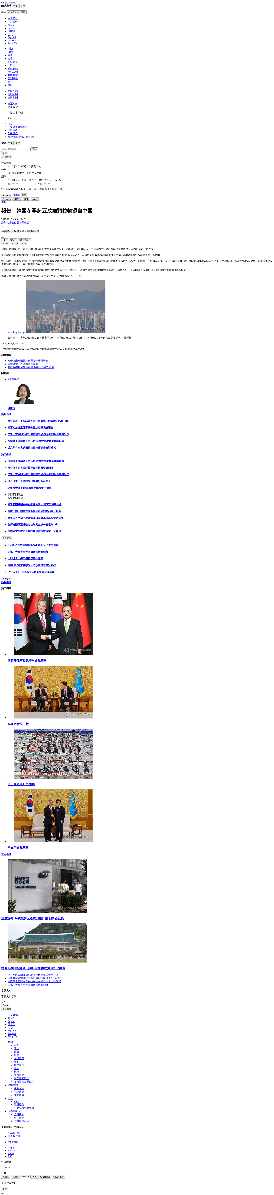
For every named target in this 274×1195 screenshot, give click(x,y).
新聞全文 (36, 166)
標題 (23, 166)
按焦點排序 (35, 173)
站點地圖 (13, 1142)
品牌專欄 (13, 1085)
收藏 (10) (12, 103)
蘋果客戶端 (14, 1136)
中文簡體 (7, 1009)
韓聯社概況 (14, 1111)
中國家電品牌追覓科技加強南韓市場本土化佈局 (34, 531)
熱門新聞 (13, 94)
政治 (10, 52)
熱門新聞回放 (21, 1078)
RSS (10, 123)
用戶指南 (19, 1117)
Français (12, 1033)
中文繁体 (13, 1015)
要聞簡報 (13, 78)
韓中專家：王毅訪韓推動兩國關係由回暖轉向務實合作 (38, 421)
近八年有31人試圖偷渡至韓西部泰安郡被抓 (32, 447)
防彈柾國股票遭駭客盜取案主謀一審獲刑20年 (33, 524)
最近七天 (44, 180)
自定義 (57, 180)
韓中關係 (13, 68)
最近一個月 (27, 180)
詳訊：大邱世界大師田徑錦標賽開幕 (28, 551)
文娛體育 (13, 61)
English (11, 1021)
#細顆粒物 (13, 379)
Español (12, 1030)
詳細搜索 (7, 157)
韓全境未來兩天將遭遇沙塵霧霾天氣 (28, 360)
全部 (14, 166)
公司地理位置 (21, 1121)
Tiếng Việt (13, 1036)
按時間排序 (18, 173)
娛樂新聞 (13, 97)
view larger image (17, 332)
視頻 (10, 85)
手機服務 (13, 130)
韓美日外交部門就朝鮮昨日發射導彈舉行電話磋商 (35, 518)
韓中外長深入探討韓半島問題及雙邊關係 (30, 467)
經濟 (10, 55)
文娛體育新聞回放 (24, 1081)
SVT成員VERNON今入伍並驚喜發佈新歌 (31, 572)
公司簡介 (13, 133)
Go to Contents (8, 2)
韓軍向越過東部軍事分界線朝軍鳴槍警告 (30, 427)
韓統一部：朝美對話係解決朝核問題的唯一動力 (34, 511)
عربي (10, 1027)
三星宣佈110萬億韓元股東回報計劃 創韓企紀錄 (32, 918)
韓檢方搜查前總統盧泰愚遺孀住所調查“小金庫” (34, 978)
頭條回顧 (13, 91)
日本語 (11, 1024)
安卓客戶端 (14, 1132)
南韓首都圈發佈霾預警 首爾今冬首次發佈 (31, 367)
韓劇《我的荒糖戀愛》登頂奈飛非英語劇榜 (32, 565)
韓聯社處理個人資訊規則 (22, 136)
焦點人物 (13, 71)
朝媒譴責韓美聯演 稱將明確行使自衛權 (29, 487)
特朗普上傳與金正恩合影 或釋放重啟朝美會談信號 (36, 441)
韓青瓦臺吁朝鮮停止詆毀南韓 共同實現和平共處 (35, 504)
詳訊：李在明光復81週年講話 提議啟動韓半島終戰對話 (38, 434)
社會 (10, 58)
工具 (10, 1098)
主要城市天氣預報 (18, 126)
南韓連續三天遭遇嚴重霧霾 (23, 364)
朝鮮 (10, 65)
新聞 (10, 1041)
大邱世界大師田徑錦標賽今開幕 (25, 558)
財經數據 (13, 75)
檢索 (5, 153)
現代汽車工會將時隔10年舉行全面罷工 (29, 481)
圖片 (10, 81)
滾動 (10, 48)
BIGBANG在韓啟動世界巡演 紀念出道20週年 (33, 545)
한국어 (11, 1018)
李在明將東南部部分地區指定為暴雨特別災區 (33, 974)
